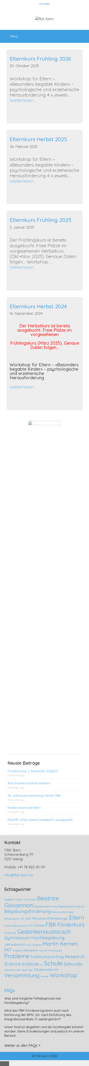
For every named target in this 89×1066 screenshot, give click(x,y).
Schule (53, 963)
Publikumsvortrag (47, 956)
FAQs (9, 990)
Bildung (56, 912)
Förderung (10, 932)
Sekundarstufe (12, 969)
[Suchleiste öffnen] (82, 34)
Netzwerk (31, 950)
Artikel (18, 899)
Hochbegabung (48, 937)
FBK (51, 924)
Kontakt (44, 3)
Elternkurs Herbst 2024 (38, 306)
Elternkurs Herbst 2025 (38, 139)
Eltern (76, 917)
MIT (8, 950)
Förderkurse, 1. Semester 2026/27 (33, 771)
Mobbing (17, 950)
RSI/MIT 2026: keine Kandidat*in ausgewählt (40, 820)
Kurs (28, 944)
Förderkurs (70, 924)
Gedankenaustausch (44, 931)
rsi (41, 964)
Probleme (16, 956)
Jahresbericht (14, 944)
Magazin (37, 944)
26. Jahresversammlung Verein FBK (34, 795)
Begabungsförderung (27, 911)
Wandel (45, 976)
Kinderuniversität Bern (24, 808)
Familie (39, 925)
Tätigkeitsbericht (46, 969)
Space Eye (27, 969)
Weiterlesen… (23, 100)
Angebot (9, 899)
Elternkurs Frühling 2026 (40, 58)
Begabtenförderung (46, 906)
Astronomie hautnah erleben (29, 783)
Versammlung (22, 975)
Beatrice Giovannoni (31, 902)
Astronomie (29, 899)
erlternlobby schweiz (15, 925)
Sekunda (73, 964)
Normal (43, 950)
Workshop (63, 975)
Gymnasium (17, 937)
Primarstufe (55, 950)
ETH (30, 925)
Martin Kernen (60, 943)
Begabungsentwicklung (71, 906)
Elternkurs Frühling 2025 (41, 219)
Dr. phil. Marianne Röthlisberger (44, 918)
